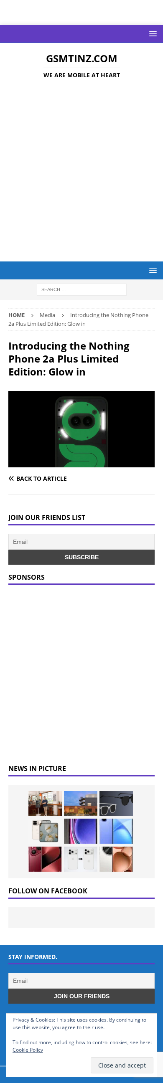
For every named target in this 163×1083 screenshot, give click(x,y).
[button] (151, 33)
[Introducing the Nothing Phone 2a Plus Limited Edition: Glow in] (81, 462)
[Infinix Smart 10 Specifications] (116, 831)
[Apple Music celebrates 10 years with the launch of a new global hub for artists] (80, 803)
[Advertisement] (81, 171)
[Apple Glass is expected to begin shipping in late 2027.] (116, 803)
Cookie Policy (28, 1049)
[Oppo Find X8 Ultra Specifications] (116, 859)
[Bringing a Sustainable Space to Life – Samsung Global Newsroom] (45, 803)
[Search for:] (82, 289)
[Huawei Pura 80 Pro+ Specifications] (45, 859)
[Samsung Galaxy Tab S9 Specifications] (80, 831)
